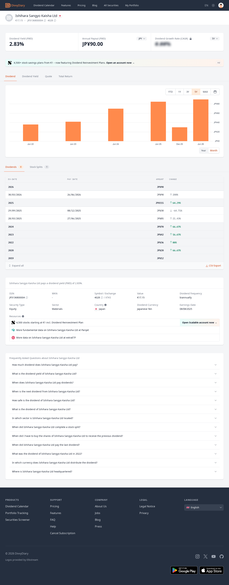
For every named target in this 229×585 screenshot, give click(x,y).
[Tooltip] (105, 305)
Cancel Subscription (62, 533)
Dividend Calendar (44, 5)
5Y (196, 91)
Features (66, 5)
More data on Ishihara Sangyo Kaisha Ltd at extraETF (46, 337)
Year (203, 150)
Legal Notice (147, 506)
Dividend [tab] (10, 76)
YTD (170, 91)
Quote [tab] (48, 76)
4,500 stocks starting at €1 (49, 322)
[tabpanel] (114, 121)
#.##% (163, 43)
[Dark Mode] (213, 5)
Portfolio (132, 5)
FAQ (52, 520)
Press (98, 526)
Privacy (144, 513)
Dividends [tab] (13, 166)
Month (213, 150)
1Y (179, 91)
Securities (111, 5)
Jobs (97, 513)
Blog (98, 520)
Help (53, 526)
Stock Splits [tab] (38, 166)
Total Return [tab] (65, 76)
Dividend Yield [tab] (30, 76)
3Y (187, 91)
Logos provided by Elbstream (21, 559)
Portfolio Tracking (16, 513)
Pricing (81, 5)
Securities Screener (17, 520)
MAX (205, 91)
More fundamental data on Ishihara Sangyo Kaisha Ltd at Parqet (52, 330)
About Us (101, 506)
